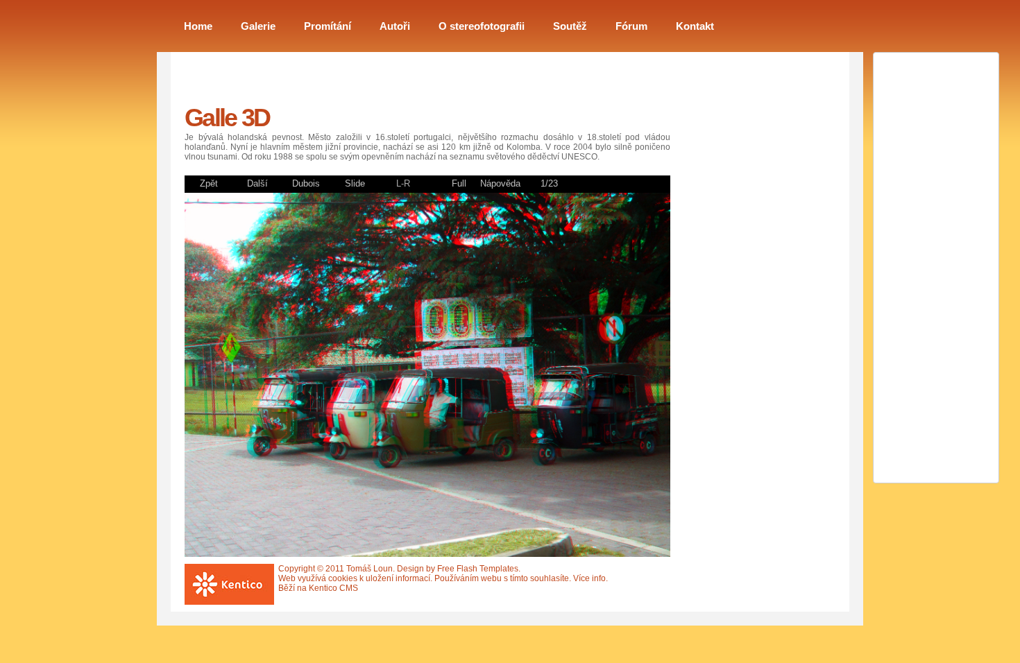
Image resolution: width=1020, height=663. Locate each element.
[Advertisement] (746, 284)
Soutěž (570, 26)
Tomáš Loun (369, 569)
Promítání (327, 26)
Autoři (395, 26)
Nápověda (500, 183)
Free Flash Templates (477, 569)
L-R (403, 183)
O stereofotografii (482, 26)
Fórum (631, 26)
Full (459, 183)
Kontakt (695, 26)
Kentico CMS (333, 588)
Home (198, 26)
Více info (589, 578)
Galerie (258, 26)
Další (257, 183)
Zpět (209, 183)
